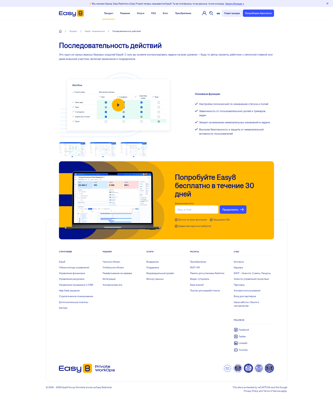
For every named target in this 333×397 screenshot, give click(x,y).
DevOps (63, 307)
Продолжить (230, 209)
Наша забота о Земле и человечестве (246, 304)
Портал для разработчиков (205, 290)
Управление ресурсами (71, 279)
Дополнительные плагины (73, 302)
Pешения (125, 13)
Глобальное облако (113, 267)
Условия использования (247, 290)
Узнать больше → (234, 3)
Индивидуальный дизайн (160, 273)
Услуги (140, 13)
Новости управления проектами (251, 279)
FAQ (153, 13)
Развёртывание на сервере (117, 273)
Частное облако (111, 261)
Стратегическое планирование (76, 296)
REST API (195, 267)
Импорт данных (155, 279)
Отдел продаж (232, 13)
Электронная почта (184, 203)
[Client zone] (204, 13)
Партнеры (239, 284)
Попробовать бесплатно (258, 13)
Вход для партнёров (245, 296)
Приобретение (183, 13)
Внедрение (152, 261)
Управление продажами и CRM (76, 284)
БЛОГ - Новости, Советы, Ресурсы (252, 273)
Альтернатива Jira (112, 284)
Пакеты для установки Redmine (207, 273)
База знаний (197, 284)
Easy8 (62, 261)
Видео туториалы (199, 279)
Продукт (108, 13)
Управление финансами (72, 273)
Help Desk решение (69, 290)
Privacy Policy (251, 391)
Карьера (238, 267)
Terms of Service (272, 391)
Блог (165, 13)
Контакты (239, 261)
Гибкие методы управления (74, 267)
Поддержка (152, 267)
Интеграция (109, 279)
